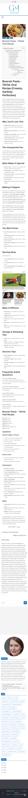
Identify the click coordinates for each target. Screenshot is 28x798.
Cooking (22, 701)
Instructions (16, 73)
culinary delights (5, 711)
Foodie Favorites (15, 731)
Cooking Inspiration (17, 704)
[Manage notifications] (25, 795)
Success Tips (12, 65)
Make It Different (13, 62)
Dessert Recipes (15, 717)
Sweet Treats (22, 751)
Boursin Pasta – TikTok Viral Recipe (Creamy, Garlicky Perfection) (13, 51)
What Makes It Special (14, 56)
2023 (2, 770)
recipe (3, 748)
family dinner (15, 728)
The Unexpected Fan (14, 54)
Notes (15, 75)
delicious (16, 714)
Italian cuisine (16, 741)
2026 (2, 763)
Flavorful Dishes (5, 731)
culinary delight (11, 707)
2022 (2, 772)
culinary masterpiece (6, 714)
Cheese (9, 697)
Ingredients (16, 69)
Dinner (23, 717)
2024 (2, 767)
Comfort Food (14, 701)
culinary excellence (17, 711)
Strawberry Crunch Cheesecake (10, 532)
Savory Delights (11, 748)
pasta (21, 744)
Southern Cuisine (12, 751)
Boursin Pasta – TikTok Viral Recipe (17, 67)
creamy (3, 707)
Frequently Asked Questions (15, 66)
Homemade (13, 738)
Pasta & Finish (20, 72)
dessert (23, 714)
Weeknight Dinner (6, 754)
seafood (19, 748)
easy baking (18, 721)
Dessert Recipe (5, 717)
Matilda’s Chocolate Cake (19, 535)
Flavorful (23, 728)
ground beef (15, 734)
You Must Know (13, 59)
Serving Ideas (12, 60)
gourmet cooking (5, 734)
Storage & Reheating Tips (15, 63)
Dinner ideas (5, 721)
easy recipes (21, 724)
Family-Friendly (5, 728)
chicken (16, 697)
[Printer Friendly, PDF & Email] (14, 527)
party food (14, 744)
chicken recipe (5, 701)
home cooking (5, 738)
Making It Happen (13, 57)
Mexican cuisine (5, 744)
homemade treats (6, 741)
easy (12, 721)
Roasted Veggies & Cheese (21, 71)
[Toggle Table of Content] (22, 48)
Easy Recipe (12, 724)
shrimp (3, 751)
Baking (3, 697)
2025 (2, 765)
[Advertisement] (14, 620)
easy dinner (4, 724)
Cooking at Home (6, 704)
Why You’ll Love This (14, 53)
